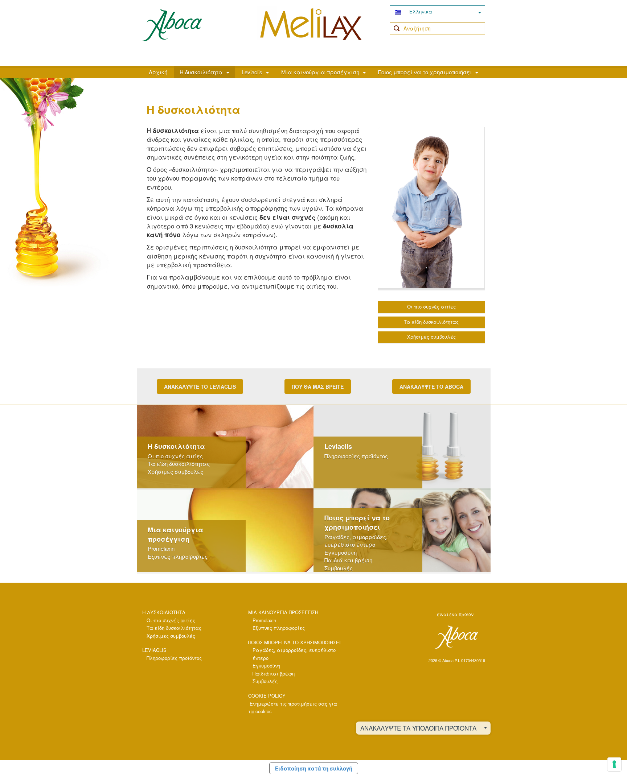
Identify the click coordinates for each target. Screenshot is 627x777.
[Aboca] (455, 637)
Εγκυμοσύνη (340, 552)
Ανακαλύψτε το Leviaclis (200, 386)
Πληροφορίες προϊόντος (356, 456)
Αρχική (158, 72)
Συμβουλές (338, 568)
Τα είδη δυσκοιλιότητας (431, 321)
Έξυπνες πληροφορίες (178, 556)
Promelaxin (161, 548)
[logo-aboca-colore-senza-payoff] (172, 25)
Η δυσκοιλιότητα (201, 72)
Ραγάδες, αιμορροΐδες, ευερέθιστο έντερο (356, 540)
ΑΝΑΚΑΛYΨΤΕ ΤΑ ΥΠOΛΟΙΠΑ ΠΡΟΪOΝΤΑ (418, 727)
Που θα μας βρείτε (318, 386)
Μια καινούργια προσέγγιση (320, 72)
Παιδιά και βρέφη (348, 560)
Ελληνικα (420, 11)
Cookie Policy (267, 695)
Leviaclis (252, 72)
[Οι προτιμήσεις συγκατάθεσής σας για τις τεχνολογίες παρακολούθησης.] (614, 764)
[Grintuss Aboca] (311, 31)
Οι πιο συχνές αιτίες (431, 306)
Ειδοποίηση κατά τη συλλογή (313, 768)
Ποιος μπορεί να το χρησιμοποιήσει (425, 72)
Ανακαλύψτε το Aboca (431, 386)
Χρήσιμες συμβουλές (431, 336)
